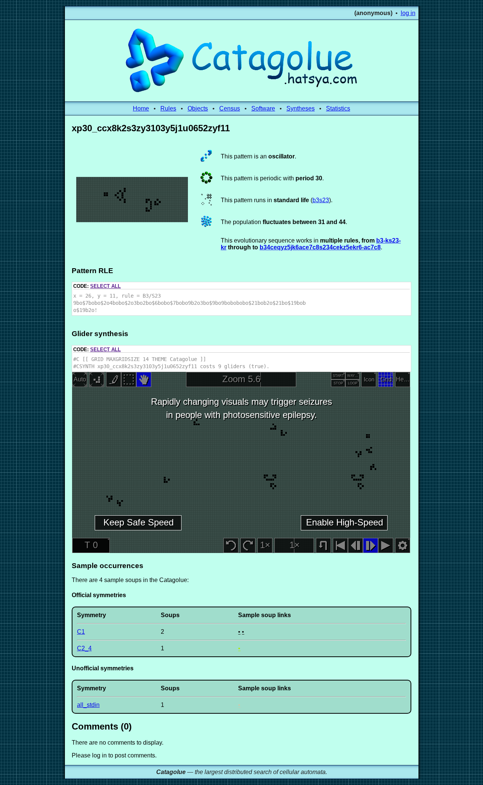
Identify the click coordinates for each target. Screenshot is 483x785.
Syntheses (300, 108)
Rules (168, 108)
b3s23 (320, 200)
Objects (198, 108)
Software (263, 108)
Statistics (338, 108)
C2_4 (84, 648)
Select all (105, 286)
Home (141, 108)
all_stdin (88, 705)
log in (408, 13)
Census (229, 108)
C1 (81, 631)
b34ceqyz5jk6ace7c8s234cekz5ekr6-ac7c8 (320, 247)
